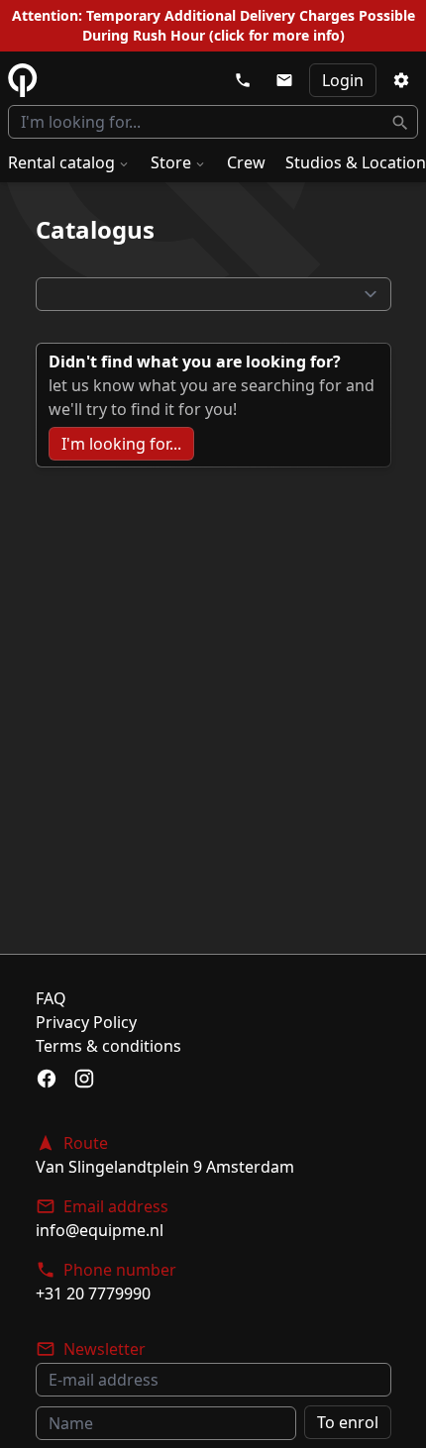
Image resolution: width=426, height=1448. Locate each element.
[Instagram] (84, 1078)
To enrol (347, 1422)
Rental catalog (61, 162)
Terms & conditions (108, 1046)
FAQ (51, 998)
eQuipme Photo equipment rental (23, 80)
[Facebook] (46, 1078)
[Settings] (401, 80)
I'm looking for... (121, 444)
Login (343, 80)
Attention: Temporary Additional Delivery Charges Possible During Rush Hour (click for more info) (213, 25)
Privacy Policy (86, 1022)
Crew (246, 162)
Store (171, 162)
